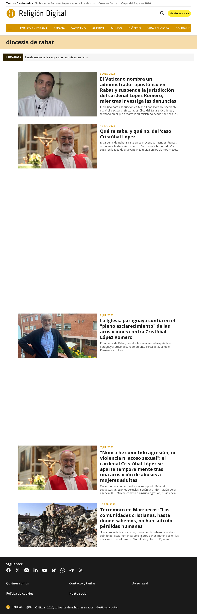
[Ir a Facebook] (9, 570)
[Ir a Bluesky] (54, 570)
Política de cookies (19, 594)
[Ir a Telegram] (72, 570)
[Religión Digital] (36, 13)
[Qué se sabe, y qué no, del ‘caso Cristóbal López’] (57, 146)
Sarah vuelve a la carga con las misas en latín (56, 57)
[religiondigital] (19, 607)
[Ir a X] (18, 570)
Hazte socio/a (179, 13)
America (98, 28)
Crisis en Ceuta (107, 3)
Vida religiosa (158, 28)
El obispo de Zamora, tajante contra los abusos (65, 3)
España (59, 28)
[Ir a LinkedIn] (36, 570)
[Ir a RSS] (81, 570)
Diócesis (135, 28)
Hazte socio (78, 594)
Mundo (116, 28)
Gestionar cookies (107, 607)
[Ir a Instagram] (27, 570)
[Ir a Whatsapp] (63, 570)
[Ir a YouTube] (45, 570)
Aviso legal (140, 583)
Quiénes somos (17, 583)
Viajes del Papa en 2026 (136, 3)
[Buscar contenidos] (161, 13)
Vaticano (78, 28)
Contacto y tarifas (82, 583)
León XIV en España (33, 28)
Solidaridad (185, 28)
